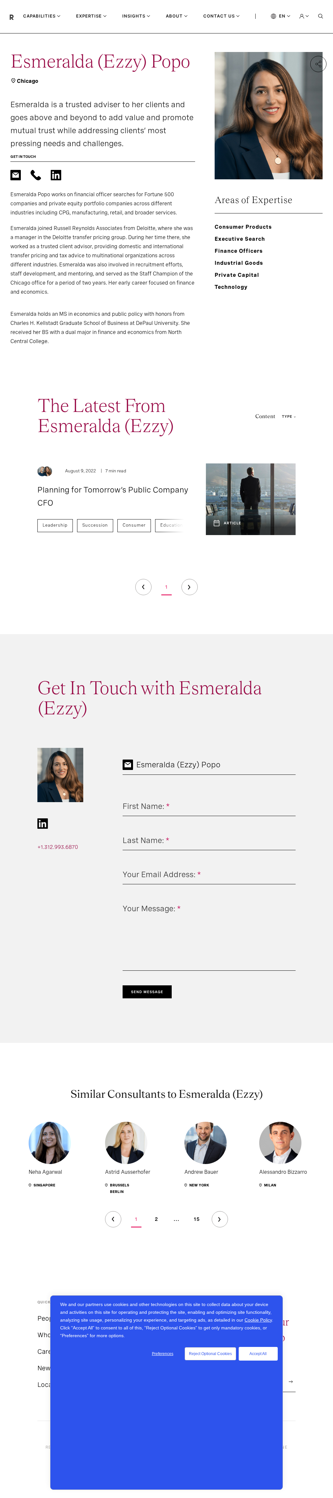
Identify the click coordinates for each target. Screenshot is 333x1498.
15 (197, 1219)
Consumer (134, 525)
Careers (49, 1351)
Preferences (162, 1353)
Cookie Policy (258, 1320)
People (47, 1318)
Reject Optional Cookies (210, 1353)
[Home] (16, 16)
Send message (147, 992)
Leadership (55, 525)
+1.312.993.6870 (57, 847)
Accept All (258, 1353)
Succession (95, 525)
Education (171, 525)
